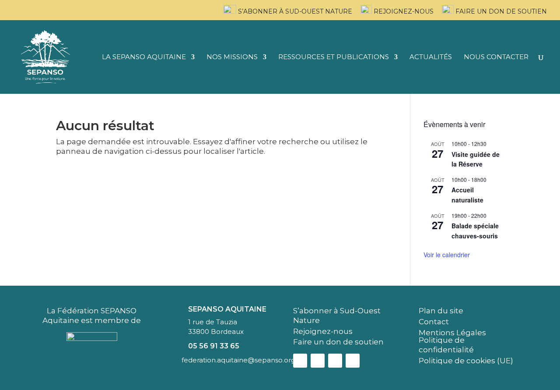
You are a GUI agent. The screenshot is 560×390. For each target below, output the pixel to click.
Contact (434, 321)
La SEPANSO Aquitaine (144, 57)
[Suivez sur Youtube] (353, 361)
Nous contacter (496, 57)
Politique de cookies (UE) (466, 360)
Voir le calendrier (447, 254)
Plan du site (441, 310)
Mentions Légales (452, 332)
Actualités (431, 57)
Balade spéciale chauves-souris (475, 230)
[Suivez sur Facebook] (300, 361)
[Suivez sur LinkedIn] (335, 361)
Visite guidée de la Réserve (476, 159)
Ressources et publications (333, 57)
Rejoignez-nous (403, 11)
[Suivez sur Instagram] (318, 361)
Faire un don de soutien (500, 11)
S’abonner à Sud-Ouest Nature (294, 11)
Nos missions (232, 57)
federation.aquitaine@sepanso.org (238, 360)
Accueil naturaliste (467, 194)
